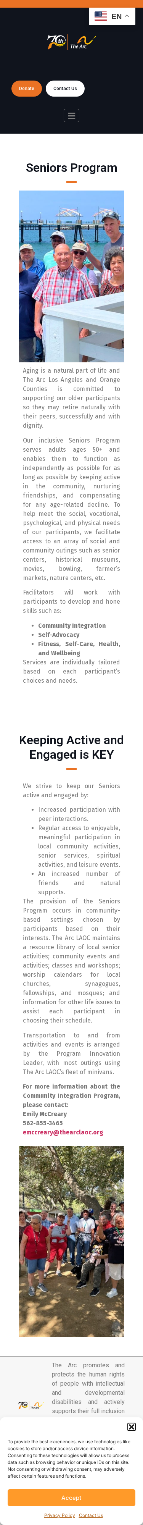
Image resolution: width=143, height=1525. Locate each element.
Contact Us (91, 1515)
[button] (131, 1427)
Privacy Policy (59, 1515)
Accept (71, 1497)
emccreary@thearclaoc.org (63, 1132)
